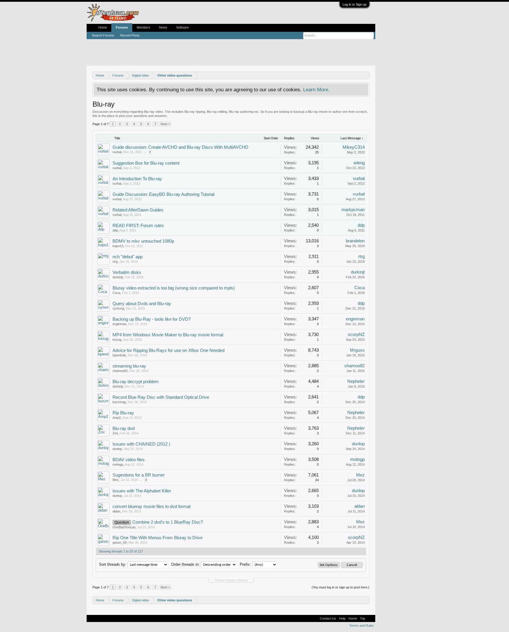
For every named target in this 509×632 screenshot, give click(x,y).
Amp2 (117, 417)
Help (342, 618)
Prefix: (245, 564)
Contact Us (328, 618)
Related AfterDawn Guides (138, 210)
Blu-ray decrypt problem (136, 381)
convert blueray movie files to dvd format (152, 506)
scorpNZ (356, 334)
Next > (165, 124)
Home (102, 27)
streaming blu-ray (129, 366)
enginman (119, 324)
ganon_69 (120, 542)
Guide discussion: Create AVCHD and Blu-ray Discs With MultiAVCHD (180, 147)
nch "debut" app (128, 256)
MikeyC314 (354, 147)
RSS (370, 618)
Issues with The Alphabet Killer (142, 491)
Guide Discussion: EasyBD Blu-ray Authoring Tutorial (163, 194)
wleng (359, 163)
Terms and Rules (361, 625)
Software (182, 27)
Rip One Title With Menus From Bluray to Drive (158, 537)
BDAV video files (129, 459)
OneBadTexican (124, 527)
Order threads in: (185, 564)
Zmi (115, 433)
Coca (116, 293)
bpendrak (119, 355)
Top (362, 618)
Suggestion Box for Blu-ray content (146, 163)
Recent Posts (130, 35)
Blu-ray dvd (124, 428)
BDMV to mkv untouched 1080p (143, 241)
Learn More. (316, 89)
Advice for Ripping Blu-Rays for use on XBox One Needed (168, 350)
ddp (115, 230)
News (163, 27)
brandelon (355, 241)
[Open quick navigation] (366, 75)
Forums (122, 27)
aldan (116, 511)
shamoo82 (120, 371)
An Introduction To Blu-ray (137, 178)
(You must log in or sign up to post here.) (340, 587)
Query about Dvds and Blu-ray (142, 303)
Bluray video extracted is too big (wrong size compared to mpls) (174, 288)
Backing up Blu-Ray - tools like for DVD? (152, 319)
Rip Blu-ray (123, 413)
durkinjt (118, 277)
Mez (116, 480)
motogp (118, 464)
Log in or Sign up (354, 4)
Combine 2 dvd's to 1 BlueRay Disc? (167, 522)
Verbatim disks (127, 272)
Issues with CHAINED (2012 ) (141, 444)
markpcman (353, 209)
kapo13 (118, 246)
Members (143, 27)
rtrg (115, 261)
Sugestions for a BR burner (139, 475)
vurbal (117, 152)
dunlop (117, 449)
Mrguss (357, 350)
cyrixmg (118, 308)
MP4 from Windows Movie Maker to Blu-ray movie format (168, 334)
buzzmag (119, 402)
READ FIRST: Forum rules (138, 225)
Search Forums (103, 35)
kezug (117, 339)
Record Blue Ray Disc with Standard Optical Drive (161, 397)
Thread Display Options (231, 580)
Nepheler (356, 381)
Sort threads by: (112, 564)
